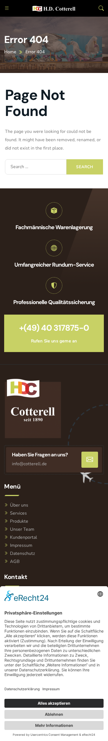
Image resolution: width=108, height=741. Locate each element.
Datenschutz (22, 553)
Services (18, 513)
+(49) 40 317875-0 (54, 327)
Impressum (21, 545)
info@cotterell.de (29, 464)
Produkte (19, 521)
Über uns (19, 505)
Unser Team (22, 529)
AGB (15, 561)
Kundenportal (23, 537)
